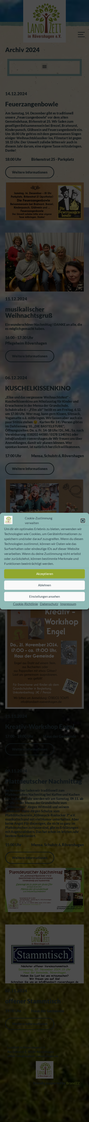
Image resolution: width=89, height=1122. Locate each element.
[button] (83, 521)
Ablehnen (44, 585)
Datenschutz (49, 604)
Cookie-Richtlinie (25, 604)
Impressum (68, 604)
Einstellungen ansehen (44, 596)
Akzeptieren (44, 574)
